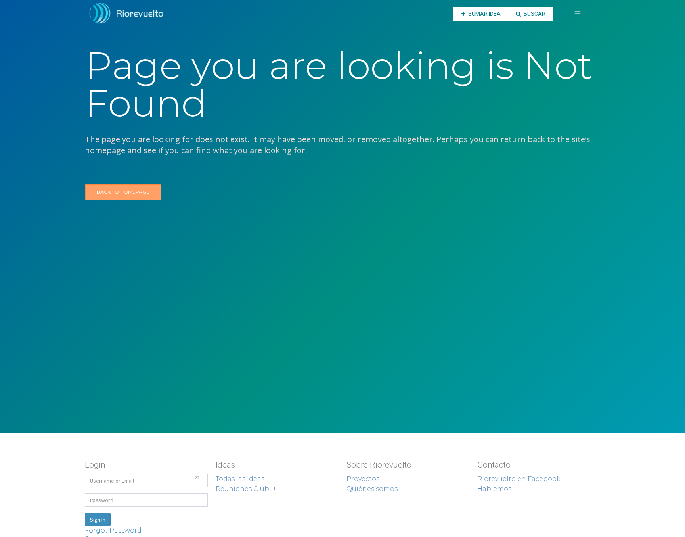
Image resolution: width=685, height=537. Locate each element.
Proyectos (362, 479)
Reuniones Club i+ (246, 489)
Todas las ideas (240, 479)
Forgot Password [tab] (113, 530)
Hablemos (494, 489)
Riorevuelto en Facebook (519, 479)
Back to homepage (123, 192)
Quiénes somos (372, 489)
